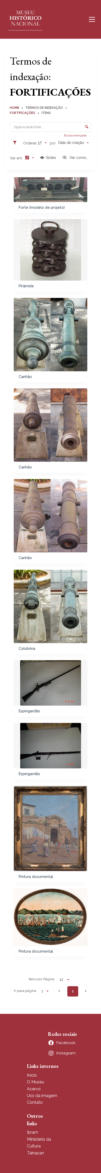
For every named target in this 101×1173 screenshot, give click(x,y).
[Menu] (92, 19)
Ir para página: (25, 991)
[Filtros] (16, 143)
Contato (35, 1102)
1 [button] (73, 991)
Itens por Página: (42, 979)
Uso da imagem (42, 1095)
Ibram (32, 1132)
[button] (59, 991)
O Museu (35, 1081)
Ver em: (17, 158)
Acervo (34, 1088)
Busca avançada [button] (75, 135)
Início (32, 1075)
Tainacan (35, 1153)
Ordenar (30, 143)
